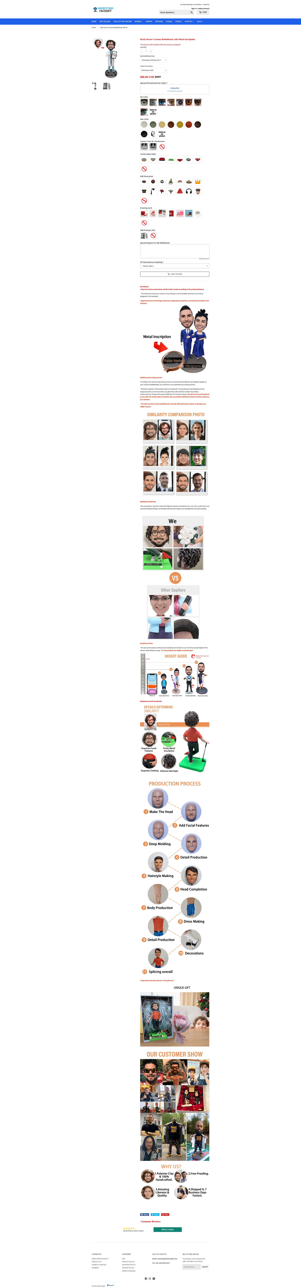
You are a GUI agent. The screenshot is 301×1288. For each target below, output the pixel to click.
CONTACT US (96, 1262)
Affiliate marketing (128, 1271)
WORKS (138, 21)
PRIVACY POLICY (128, 1262)
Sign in (193, 8)
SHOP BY (188, 21)
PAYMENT (95, 1268)
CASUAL (169, 21)
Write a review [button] (168, 1229)
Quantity (143, 47)
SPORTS (149, 21)
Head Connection (146, 66)
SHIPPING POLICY (129, 1265)
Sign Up (205, 1267)
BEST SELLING (105, 21)
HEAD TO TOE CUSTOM (122, 21)
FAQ (123, 1259)
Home (94, 27)
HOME (93, 21)
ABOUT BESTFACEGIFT (100, 1259)
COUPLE (178, 21)
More (199, 21)
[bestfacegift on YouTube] (154, 1279)
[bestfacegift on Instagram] (150, 1279)
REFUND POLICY (128, 1268)
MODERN (159, 21)
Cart (204, 12)
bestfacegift (101, 1286)
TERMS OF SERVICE (99, 1265)
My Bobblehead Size (147, 56)
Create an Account (203, 8)
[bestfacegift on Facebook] (146, 1279)
